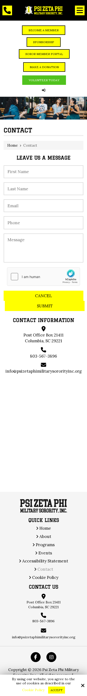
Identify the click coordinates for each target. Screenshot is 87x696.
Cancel (43, 295)
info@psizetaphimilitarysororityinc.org (44, 371)
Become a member (44, 30)
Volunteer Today (44, 80)
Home (12, 145)
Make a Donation (44, 67)
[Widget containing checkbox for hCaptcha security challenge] (43, 276)
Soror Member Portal (44, 54)
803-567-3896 (43, 356)
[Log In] (43, 90)
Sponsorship (43, 42)
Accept (57, 690)
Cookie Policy (33, 690)
